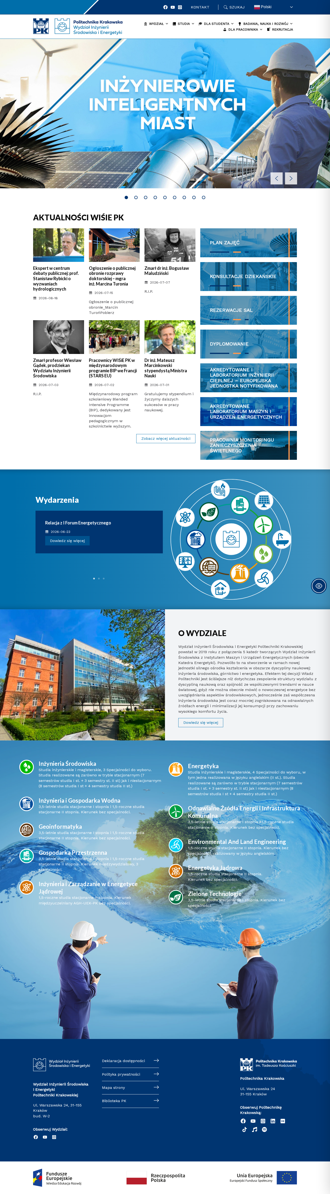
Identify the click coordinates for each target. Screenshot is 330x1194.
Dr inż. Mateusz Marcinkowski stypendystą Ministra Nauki (165, 368)
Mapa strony (113, 1087)
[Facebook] (165, 7)
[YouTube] (173, 7)
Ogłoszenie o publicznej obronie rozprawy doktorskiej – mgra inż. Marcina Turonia (112, 275)
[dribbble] (254, 1129)
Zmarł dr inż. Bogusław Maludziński (166, 270)
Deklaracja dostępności (123, 1060)
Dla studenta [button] (216, 24)
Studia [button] (184, 24)
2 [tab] (99, 578)
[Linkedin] (273, 1121)
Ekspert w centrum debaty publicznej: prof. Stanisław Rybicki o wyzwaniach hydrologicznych (56, 278)
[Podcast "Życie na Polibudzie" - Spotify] (264, 1129)
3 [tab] (103, 578)
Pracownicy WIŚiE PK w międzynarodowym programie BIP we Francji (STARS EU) (113, 368)
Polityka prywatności (121, 1074)
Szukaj (237, 7)
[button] (277, 178)
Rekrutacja (282, 29)
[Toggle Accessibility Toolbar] (318, 585)
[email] (283, 1121)
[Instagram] (180, 7)
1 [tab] (94, 578)
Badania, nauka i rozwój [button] (265, 24)
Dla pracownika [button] (243, 29)
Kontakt (200, 7)
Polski (266, 7)
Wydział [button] (156, 24)
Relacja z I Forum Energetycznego (78, 522)
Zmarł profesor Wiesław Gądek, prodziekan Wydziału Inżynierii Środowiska (57, 368)
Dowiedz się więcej (67, 540)
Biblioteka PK (114, 1101)
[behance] (245, 1129)
